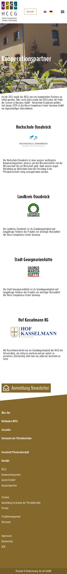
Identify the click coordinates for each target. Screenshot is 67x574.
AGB (3, 546)
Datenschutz (7, 541)
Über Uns (6, 412)
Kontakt (5, 460)
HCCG (4, 469)
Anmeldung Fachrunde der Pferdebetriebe (21, 502)
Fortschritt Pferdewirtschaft (15, 452)
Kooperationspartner (11, 474)
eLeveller (6, 429)
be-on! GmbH (45, 571)
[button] (62, 12)
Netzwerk (6, 522)
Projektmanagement (11, 516)
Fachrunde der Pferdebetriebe (17, 438)
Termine (5, 497)
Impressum (7, 535)
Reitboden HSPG (10, 421)
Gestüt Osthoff (8, 480)
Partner (5, 508)
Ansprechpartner (9, 485)
